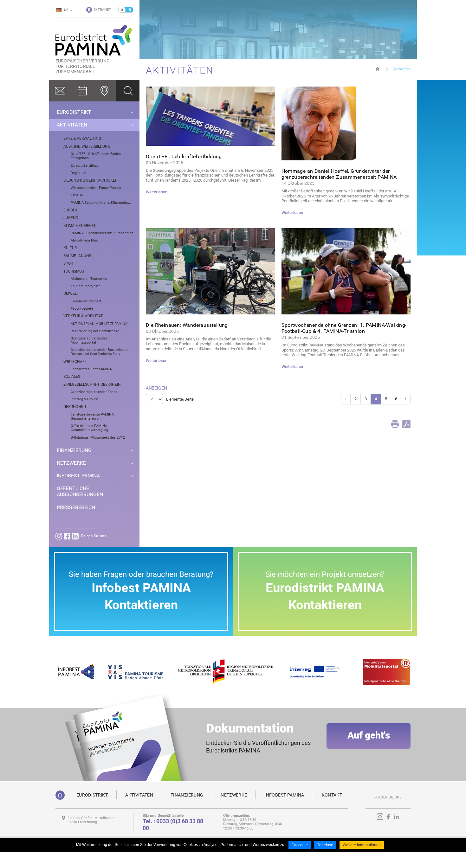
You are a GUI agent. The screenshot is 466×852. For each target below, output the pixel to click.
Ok (127, 90)
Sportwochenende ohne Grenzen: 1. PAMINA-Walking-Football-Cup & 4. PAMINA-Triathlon (344, 328)
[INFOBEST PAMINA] (75, 671)
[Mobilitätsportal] (386, 671)
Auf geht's (368, 735)
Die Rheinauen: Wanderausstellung (187, 325)
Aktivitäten (402, 69)
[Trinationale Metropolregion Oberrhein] (225, 671)
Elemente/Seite (180, 399)
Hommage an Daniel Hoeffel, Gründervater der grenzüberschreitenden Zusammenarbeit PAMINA (339, 174)
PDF (406, 424)
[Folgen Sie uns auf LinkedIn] (75, 536)
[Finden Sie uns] (105, 90)
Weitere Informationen (362, 845)
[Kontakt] (60, 90)
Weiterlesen (156, 192)
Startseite (377, 69)
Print (395, 424)
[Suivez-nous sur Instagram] (58, 536)
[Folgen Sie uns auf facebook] (67, 536)
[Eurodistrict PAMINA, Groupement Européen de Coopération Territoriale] (60, 795)
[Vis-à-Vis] (135, 671)
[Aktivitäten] (82, 90)
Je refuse (325, 845)
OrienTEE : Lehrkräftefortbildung (184, 156)
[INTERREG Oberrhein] (318, 671)
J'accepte (300, 845)
